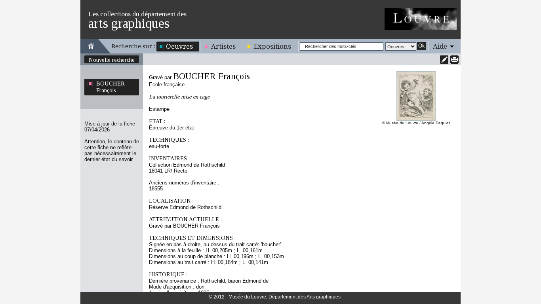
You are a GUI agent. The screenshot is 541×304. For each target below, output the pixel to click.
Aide (440, 46)
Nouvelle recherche (112, 60)
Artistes (223, 46)
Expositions (272, 46)
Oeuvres (179, 46)
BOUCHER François (110, 86)
